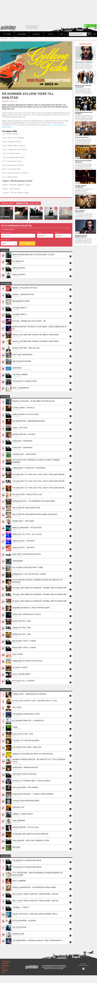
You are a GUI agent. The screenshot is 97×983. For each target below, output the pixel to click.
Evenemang (21, 34)
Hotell (51, 34)
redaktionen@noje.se (83, 965)
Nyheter (36, 34)
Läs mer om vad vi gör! (57, 968)
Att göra (7, 34)
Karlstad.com (4, 38)
